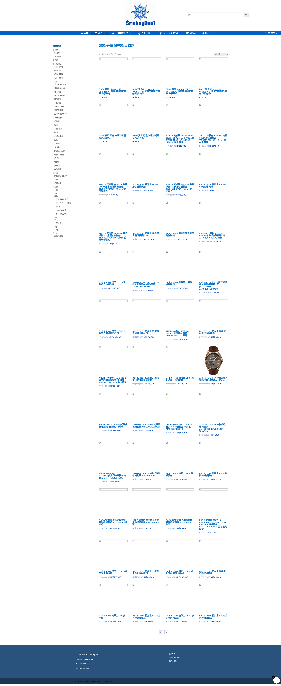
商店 (100, 33)
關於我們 (172, 654)
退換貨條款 (173, 661)
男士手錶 (145, 33)
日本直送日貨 (122, 33)
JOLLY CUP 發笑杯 (171, 33)
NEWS (193, 33)
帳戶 (207, 33)
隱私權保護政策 (174, 657)
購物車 (271, 33)
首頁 (86, 33)
